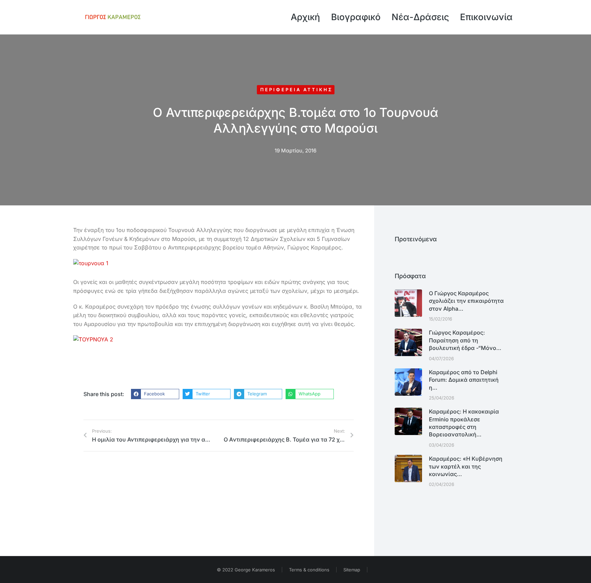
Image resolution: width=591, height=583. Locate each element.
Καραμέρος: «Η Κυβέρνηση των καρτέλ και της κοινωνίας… (465, 466)
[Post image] (408, 303)
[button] (155, 394)
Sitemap (351, 569)
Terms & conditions (309, 569)
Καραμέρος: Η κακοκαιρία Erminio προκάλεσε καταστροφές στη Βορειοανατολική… (464, 423)
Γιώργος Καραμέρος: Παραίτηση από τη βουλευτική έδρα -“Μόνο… (465, 340)
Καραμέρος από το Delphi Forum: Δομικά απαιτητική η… (464, 380)
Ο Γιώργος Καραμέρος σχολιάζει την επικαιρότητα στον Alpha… (466, 301)
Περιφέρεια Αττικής (296, 89)
